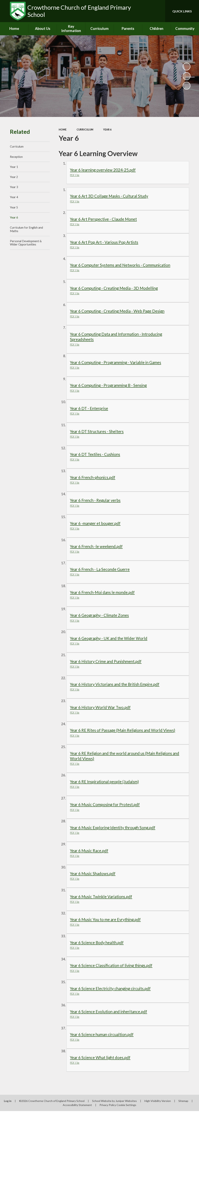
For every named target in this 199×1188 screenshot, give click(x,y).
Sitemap (183, 1100)
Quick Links (182, 11)
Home (62, 129)
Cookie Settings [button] (126, 1105)
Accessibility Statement (77, 1105)
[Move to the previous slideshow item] (186, 76)
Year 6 (107, 129)
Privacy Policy (108, 1105)
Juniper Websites (126, 1100)
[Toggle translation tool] (146, 11)
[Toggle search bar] (159, 11)
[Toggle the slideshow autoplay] (186, 66)
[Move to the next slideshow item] (186, 86)
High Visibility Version (157, 1100)
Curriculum (85, 129)
